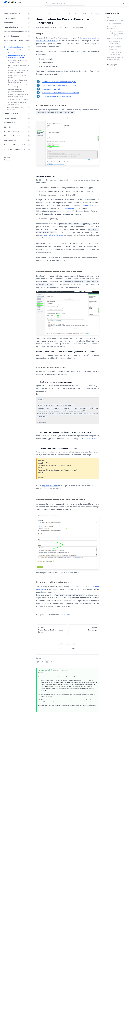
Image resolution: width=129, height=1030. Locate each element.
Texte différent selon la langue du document (115, 53)
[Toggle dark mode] (123, 3)
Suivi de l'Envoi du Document (18, 99)
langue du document (50, 486)
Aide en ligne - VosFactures (45, 14)
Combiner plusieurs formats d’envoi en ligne (17, 103)
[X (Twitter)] (47, 662)
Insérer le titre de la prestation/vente (114, 42)
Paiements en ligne (88, 205)
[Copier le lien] (97, 14)
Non (73, 648)
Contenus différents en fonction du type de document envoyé (115, 48)
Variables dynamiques (115, 24)
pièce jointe (62, 700)
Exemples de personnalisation (53, 89)
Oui (64, 648)
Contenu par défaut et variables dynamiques (59, 82)
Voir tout (7, 157)
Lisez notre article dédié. (89, 438)
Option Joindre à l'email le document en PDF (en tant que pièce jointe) (116, 33)
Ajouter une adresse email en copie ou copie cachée (18, 96)
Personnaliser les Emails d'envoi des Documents (16, 57)
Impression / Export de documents (15, 108)
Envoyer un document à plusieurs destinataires (16, 91)
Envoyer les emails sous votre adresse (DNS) (18, 86)
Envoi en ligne (13, 53)
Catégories (7, 160)
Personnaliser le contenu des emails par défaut (60, 85)
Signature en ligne (71, 208)
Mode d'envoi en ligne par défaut (17, 76)
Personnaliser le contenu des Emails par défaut (115, 27)
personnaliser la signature (52, 235)
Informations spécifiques (62, 694)
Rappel (109, 17)
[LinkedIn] (38, 662)
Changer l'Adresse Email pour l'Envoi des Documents (18, 71)
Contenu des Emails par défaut (116, 20)
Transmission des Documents (67, 14)
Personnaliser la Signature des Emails (18, 66)
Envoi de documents (14, 50)
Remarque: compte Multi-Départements (57, 96)
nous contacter (65, 615)
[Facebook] (42, 662)
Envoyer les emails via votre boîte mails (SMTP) (17, 81)
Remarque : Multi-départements (112, 65)
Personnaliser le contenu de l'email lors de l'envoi (60, 92)
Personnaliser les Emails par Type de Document (17, 62)
